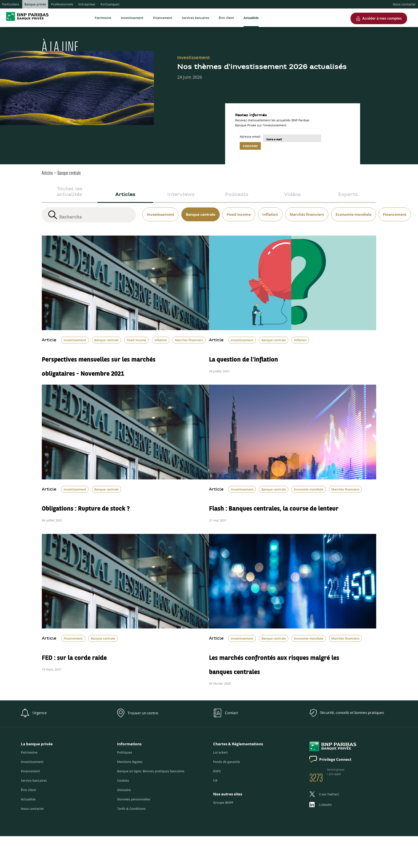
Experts (348, 195)
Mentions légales (129, 762)
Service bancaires (34, 780)
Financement (162, 18)
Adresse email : (251, 136)
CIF (215, 780)
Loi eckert (220, 752)
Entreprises (86, 4)
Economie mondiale (308, 489)
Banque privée (35, 4)
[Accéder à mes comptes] (379, 10)
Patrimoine (103, 18)
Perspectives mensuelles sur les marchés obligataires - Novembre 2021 (98, 364)
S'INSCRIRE (250, 146)
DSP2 (217, 771)
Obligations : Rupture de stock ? (86, 506)
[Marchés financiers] (305, 209)
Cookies (123, 780)
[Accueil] (26, 21)
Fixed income (136, 340)
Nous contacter (404, 4)
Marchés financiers (189, 340)
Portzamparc (110, 4)
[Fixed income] (237, 209)
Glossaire (124, 790)
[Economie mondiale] (352, 209)
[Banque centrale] (199, 209)
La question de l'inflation (243, 357)
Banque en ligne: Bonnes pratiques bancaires (150, 771)
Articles (125, 195)
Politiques (124, 752)
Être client (226, 18)
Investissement (132, 18)
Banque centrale (106, 340)
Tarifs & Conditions (131, 809)
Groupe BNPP (223, 802)
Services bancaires (195, 18)
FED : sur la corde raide (74, 655)
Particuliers (10, 4)
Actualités (251, 18)
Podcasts (236, 195)
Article (49, 340)
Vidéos (292, 195)
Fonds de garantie (226, 762)
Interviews (181, 195)
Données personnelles (133, 799)
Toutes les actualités (70, 192)
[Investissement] (159, 209)
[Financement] (393, 209)
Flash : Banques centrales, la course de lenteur (274, 506)
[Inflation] (268, 209)
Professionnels (62, 4)
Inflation (160, 340)
